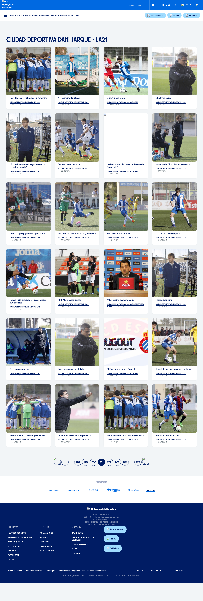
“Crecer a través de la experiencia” (75, 435)
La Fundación (46, 546)
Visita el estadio (73, 15)
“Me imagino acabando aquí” (121, 300)
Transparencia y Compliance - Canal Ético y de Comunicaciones (82, 571)
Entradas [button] (114, 548)
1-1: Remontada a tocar (69, 98)
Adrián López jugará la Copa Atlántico (28, 233)
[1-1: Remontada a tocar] (77, 71)
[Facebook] (156, 5)
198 (78, 462)
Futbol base (13, 555)
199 (86, 462)
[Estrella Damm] (138, 5)
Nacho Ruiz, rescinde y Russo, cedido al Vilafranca (28, 301)
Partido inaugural (164, 300)
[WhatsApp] (176, 5)
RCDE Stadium (62, 15)
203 (117, 462)
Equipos (34, 15)
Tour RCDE (45, 542)
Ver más (179, 570)
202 (109, 462)
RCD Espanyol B (15, 546)
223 (138, 462)
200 (93, 462)
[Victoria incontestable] (77, 137)
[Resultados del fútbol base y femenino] (28, 71)
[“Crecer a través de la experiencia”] (77, 408)
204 (125, 462)
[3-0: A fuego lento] (126, 71)
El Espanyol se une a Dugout (121, 369)
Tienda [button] (113, 539)
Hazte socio (77, 533)
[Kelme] (131, 5)
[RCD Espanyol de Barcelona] (8, 4)
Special (11, 560)
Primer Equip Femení (17, 542)
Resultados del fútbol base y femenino (28, 98)
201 (101, 462)
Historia (44, 537)
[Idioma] (197, 5)
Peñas (74, 549)
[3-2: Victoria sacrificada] (174, 408)
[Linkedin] (166, 5)
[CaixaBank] (133, 490)
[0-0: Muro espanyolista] (77, 273)
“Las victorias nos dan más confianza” (174, 369)
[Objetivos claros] (174, 71)
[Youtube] (153, 5)
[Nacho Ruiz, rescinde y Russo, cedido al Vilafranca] (28, 273)
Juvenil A (12, 551)
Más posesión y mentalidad (71, 369)
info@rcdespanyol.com (101, 519)
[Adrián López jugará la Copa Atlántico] (28, 206)
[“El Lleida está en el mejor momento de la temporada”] (28, 137)
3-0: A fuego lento (116, 98)
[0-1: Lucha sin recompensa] (174, 206)
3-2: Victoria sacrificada (167, 435)
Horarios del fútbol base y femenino (173, 164)
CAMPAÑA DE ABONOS (15, 15)
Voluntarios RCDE (80, 544)
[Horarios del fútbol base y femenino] (174, 137)
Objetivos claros (163, 98)
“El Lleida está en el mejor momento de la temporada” (27, 165)
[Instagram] (163, 5)
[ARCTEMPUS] (54, 490)
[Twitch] (169, 5)
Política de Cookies (15, 571)
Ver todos (150, 490)
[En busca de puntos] (28, 342)
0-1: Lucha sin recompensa (168, 233)
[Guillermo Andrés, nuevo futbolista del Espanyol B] (126, 137)
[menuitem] (186, 4)
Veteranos (77, 553)
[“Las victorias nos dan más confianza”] (174, 342)
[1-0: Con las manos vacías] (126, 206)
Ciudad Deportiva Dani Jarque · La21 (25, 102)
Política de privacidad (34, 571)
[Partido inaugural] (174, 273)
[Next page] (145, 461)
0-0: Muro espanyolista (69, 300)
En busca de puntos (19, 369)
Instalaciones (46, 533)
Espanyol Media (44, 15)
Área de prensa (47, 551)
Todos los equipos (17, 533)
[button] (155, 15)
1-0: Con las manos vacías (119, 233)
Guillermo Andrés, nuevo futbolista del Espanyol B (125, 165)
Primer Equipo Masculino (20, 537)
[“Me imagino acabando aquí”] (126, 273)
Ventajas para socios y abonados (83, 538)
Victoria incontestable (69, 164)
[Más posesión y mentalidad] (77, 342)
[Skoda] (93, 490)
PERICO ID (53, 15)
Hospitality (27, 15)
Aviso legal (51, 571)
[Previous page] (57, 461)
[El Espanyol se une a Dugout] (126, 342)
